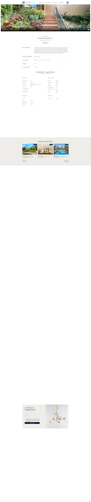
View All (66, 161)
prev (3, 29)
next (5, 29)
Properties (41, 2)
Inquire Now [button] (45, 42)
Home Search (48, 2)
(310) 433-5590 (61, 2)
